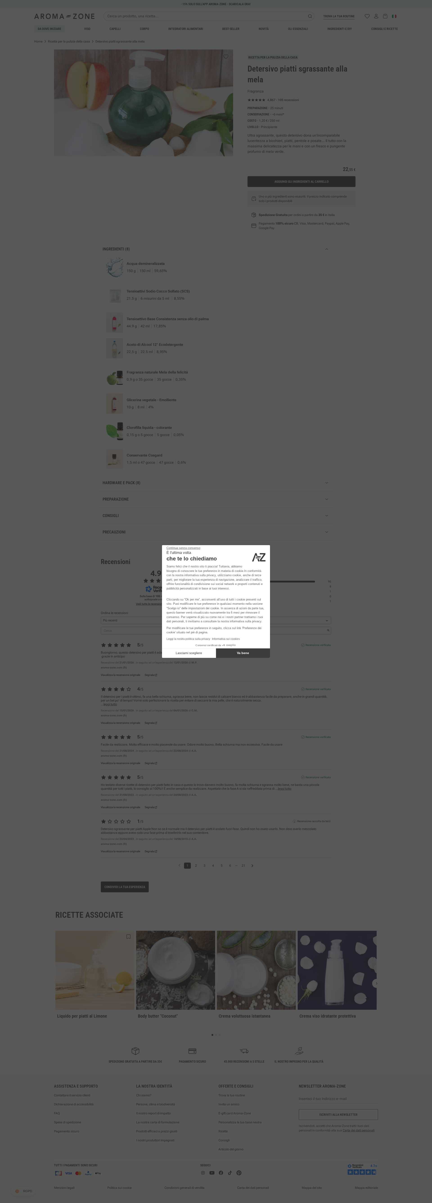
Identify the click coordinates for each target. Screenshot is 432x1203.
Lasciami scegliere (189, 653)
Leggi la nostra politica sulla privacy (188, 639)
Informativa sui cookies (226, 639)
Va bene (243, 653)
